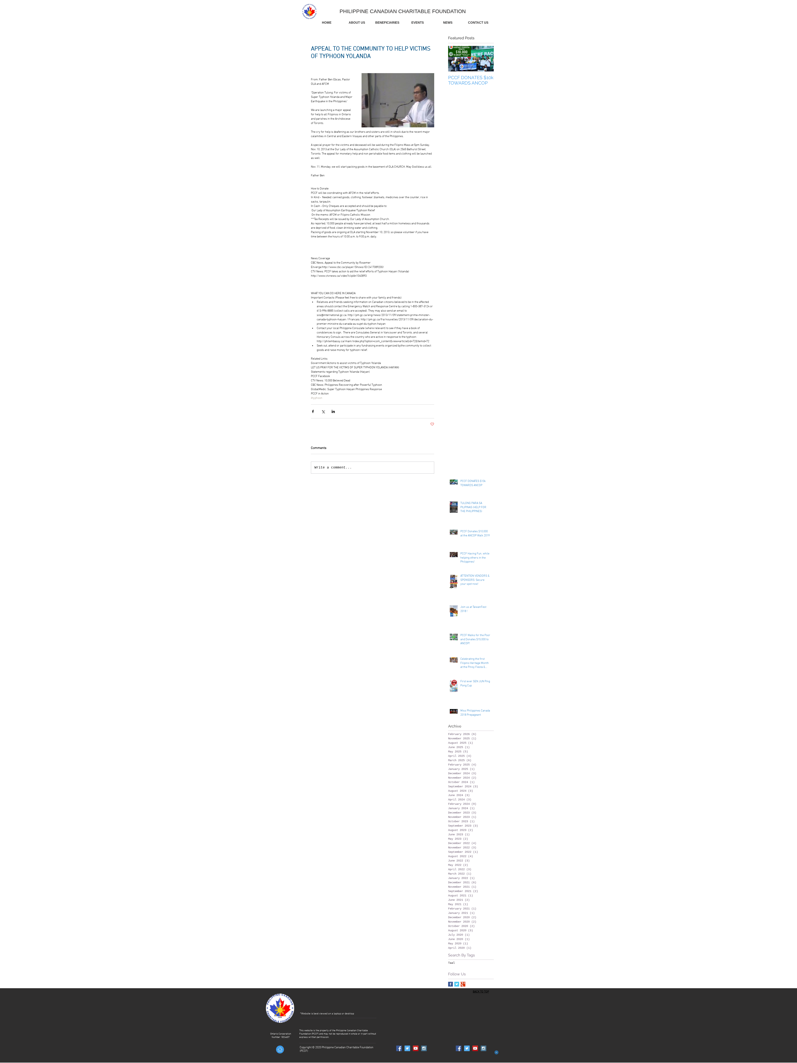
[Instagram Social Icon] (424, 1048)
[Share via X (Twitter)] (323, 411)
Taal (451, 963)
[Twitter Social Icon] (407, 1048)
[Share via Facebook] (313, 411)
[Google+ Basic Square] (463, 984)
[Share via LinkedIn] (333, 411)
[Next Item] (487, 58)
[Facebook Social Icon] (399, 1048)
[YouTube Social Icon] (415, 1048)
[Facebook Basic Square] (450, 984)
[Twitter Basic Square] (456, 984)
